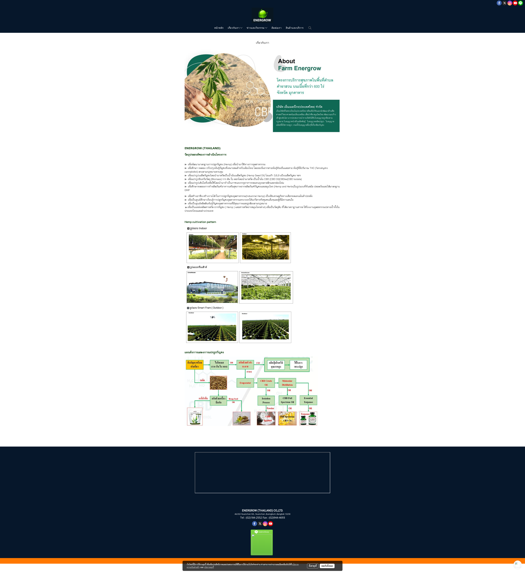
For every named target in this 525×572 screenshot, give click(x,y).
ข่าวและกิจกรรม (256, 27)
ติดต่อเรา (277, 27)
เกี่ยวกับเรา (234, 27)
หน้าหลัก (219, 27)
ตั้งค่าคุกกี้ (313, 566)
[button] (310, 27)
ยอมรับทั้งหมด (327, 566)
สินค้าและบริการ (295, 27)
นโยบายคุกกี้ (209, 567)
